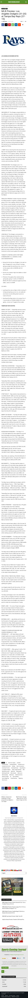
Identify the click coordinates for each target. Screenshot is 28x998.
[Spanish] (19, 870)
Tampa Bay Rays (13, 778)
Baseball (7, 6)
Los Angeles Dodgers (6, 769)
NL (10, 776)
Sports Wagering (5, 778)
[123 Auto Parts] (12, 942)
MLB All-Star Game (5, 771)
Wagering (21, 778)
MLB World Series (18, 774)
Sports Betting (15, 776)
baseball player (5, 764)
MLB (6, 8)
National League (5, 776)
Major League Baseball (16, 769)
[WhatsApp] (12, 24)
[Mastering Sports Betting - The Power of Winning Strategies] (12, 895)
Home (2, 6)
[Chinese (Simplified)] (4, 870)
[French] (10, 870)
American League (11, 762)
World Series (4, 779)
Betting (13, 766)
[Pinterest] (9, 24)
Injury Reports (22, 767)
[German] (12, 870)
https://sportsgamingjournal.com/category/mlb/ (14, 817)
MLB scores (20, 773)
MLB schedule (13, 773)
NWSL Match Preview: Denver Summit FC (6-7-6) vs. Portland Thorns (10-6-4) (14, 903)
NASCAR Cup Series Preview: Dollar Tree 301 (12, 916)
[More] (22, 24)
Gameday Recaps (14, 767)
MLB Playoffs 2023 (5, 773)
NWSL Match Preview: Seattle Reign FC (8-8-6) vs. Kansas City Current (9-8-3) (13, 912)
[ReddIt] (19, 24)
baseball (18, 762)
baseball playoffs (13, 764)
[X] (6, 24)
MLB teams (11, 774)
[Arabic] (2, 870)
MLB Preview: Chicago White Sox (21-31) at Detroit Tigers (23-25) (21, 798)
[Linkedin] (16, 24)
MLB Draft (13, 771)
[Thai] (21, 870)
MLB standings (5, 774)
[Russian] (17, 870)
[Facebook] (2, 24)
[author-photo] (14, 813)
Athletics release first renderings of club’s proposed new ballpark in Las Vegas (7, 799)
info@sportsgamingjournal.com (17, 954)
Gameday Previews (6, 767)
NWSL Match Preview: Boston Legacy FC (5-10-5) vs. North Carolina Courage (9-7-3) (14, 907)
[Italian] (14, 870)
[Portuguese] (15, 870)
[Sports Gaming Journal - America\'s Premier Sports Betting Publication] (14, 2)
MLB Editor (5, 21)
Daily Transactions (20, 766)
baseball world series (6, 766)
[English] (8, 870)
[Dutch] (6, 870)
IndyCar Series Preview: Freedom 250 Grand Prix (13, 919)
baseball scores (21, 764)
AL (6, 762)
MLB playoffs (18, 771)
